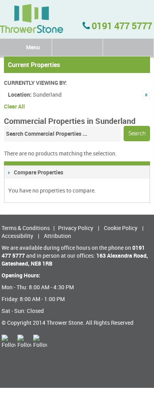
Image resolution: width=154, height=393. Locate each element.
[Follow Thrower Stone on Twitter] (40, 341)
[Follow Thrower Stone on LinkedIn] (8, 341)
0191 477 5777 (121, 25)
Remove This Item (146, 95)
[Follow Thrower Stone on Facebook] (24, 341)
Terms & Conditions (26, 228)
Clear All (14, 106)
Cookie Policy (120, 228)
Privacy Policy (75, 228)
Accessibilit (16, 236)
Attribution (57, 236)
